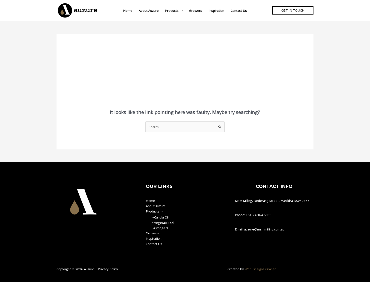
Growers (195, 10)
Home (127, 10)
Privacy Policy (108, 269)
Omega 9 (161, 228)
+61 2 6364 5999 (259, 215)
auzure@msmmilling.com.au (264, 229)
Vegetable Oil (164, 222)
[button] (181, 10)
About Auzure (149, 10)
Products (172, 10)
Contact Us (239, 10)
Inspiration (216, 10)
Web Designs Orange (260, 269)
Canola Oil (161, 217)
